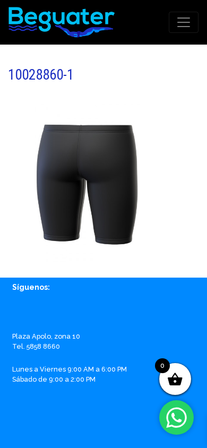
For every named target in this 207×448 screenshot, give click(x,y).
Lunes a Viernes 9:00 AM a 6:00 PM (69, 369)
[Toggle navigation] (184, 22)
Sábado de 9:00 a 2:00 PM (54, 379)
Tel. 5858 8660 (36, 346)
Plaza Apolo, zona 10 (46, 336)
